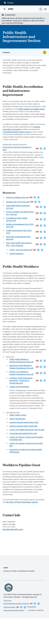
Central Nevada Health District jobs (23, 433)
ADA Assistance (31, 606)
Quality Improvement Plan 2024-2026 (19, 231)
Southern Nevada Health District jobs (23, 422)
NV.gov (10, 2)
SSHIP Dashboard (16, 254)
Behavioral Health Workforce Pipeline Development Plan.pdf (21, 366)
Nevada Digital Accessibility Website (14, 610)
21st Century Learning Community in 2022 (17, 148)
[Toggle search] (40, 9)
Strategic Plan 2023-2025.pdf (17, 202)
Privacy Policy (7, 600)
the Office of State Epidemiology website (22, 502)
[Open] (45, 9)
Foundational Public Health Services (17, 132)
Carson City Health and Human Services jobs (26, 430)
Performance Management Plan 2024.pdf (18, 238)
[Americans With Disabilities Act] (45, 148)
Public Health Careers (17, 415)
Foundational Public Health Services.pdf (16, 219)
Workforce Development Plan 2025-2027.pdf (20, 225)
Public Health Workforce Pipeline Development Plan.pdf (21, 360)
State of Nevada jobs (17, 419)
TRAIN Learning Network (19, 387)
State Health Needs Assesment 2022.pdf (18, 206)
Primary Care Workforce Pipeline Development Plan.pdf (21, 373)
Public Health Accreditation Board (31, 109)
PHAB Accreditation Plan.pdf (17, 197)
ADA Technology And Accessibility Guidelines (16, 603)
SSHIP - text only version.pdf (20, 250)
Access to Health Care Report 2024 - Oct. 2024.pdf (20, 213)
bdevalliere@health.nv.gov (13, 529)
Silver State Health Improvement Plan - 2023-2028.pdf (19, 244)
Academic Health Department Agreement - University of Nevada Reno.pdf (20, 380)
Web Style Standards (9, 607)
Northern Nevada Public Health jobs (23, 426)
